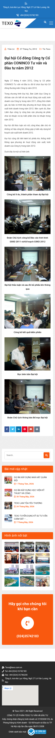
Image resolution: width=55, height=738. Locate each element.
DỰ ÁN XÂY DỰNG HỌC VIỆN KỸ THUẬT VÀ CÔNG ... (29, 491)
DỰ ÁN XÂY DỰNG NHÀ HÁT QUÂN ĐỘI (30, 479)
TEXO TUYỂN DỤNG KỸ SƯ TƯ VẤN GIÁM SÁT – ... (30, 517)
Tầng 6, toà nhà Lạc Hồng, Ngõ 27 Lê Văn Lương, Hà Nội (26, 9)
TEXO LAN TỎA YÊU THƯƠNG (28, 503)
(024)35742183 (27, 636)
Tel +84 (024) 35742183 (16, 671)
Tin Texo (46, 49)
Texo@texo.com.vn (13, 667)
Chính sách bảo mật (17, 732)
